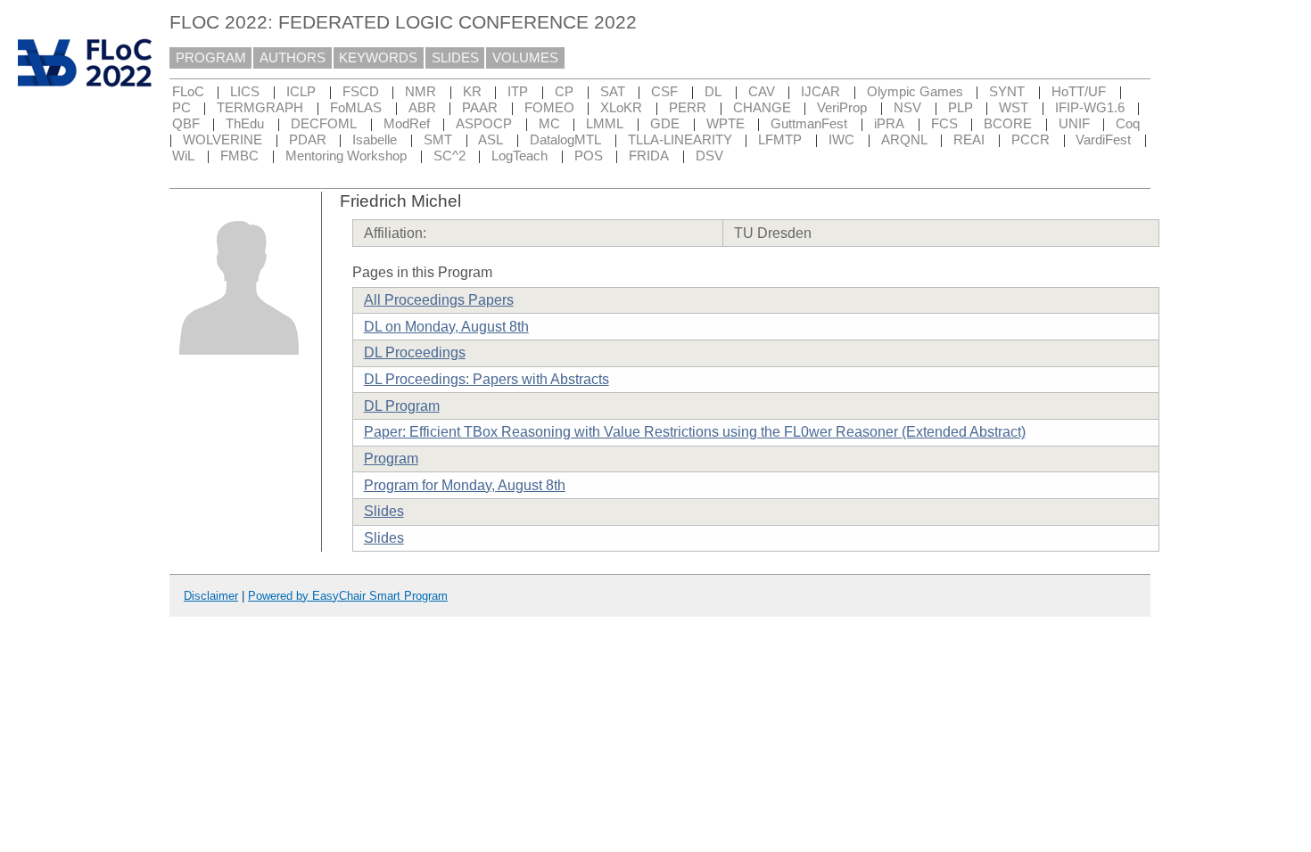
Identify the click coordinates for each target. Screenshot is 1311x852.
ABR (422, 108)
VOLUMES (525, 58)
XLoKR (621, 108)
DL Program (402, 406)
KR (472, 92)
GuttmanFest (809, 124)
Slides (384, 511)
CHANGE (762, 108)
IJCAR (820, 92)
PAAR (480, 108)
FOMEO (549, 108)
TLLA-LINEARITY (680, 140)
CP (564, 92)
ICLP (301, 92)
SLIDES (455, 58)
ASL (490, 140)
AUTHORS (293, 58)
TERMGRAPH (260, 108)
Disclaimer (211, 595)
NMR (420, 92)
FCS (944, 124)
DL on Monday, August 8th (446, 326)
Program (391, 458)
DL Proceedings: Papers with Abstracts (486, 379)
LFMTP (780, 140)
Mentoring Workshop (346, 156)
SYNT (1007, 92)
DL (713, 92)
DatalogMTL (565, 140)
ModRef (406, 124)
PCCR (1030, 140)
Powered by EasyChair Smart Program (348, 595)
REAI (969, 140)
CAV (761, 92)
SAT (612, 92)
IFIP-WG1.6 (1090, 108)
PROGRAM (211, 58)
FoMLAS (356, 108)
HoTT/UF (1078, 92)
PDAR (307, 140)
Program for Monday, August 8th (464, 485)
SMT (438, 140)
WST (1013, 108)
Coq (1128, 124)
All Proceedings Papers (439, 299)
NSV (907, 108)
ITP (517, 92)
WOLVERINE (222, 140)
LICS (245, 92)
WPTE (725, 124)
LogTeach (519, 156)
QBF (186, 124)
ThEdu (245, 124)
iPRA (889, 124)
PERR (687, 108)
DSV (709, 156)
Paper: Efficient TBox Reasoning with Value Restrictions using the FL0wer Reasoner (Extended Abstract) (695, 431)
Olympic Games (915, 92)
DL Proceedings (415, 352)
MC (549, 124)
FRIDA (649, 156)
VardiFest (1103, 140)
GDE (665, 124)
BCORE (1008, 124)
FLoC (188, 92)
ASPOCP (484, 124)
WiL (183, 156)
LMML (604, 124)
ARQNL (904, 140)
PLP (960, 108)
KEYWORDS (378, 58)
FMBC (239, 156)
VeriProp (842, 108)
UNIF (1074, 124)
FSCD (360, 92)
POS (588, 156)
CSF (664, 92)
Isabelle (374, 140)
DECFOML (324, 124)
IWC (841, 140)
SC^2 (449, 156)
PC (181, 108)
